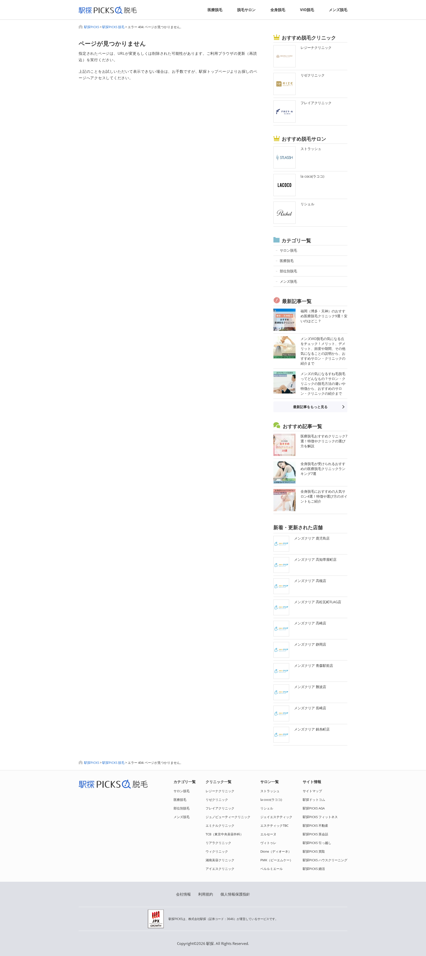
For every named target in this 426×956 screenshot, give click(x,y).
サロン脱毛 (182, 791)
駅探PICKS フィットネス (320, 817)
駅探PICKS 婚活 (314, 868)
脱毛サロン (246, 9)
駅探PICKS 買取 (314, 851)
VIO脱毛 (307, 9)
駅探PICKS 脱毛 (113, 27)
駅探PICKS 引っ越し (317, 843)
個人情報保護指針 (235, 894)
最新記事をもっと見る (310, 406)
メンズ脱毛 (338, 9)
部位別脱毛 (182, 808)
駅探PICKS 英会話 (315, 834)
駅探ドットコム (314, 799)
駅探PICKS (91, 27)
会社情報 (183, 894)
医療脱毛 (215, 9)
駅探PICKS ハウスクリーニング (325, 860)
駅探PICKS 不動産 (315, 825)
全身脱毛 (277, 9)
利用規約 (205, 894)
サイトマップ (312, 791)
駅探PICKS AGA (314, 808)
